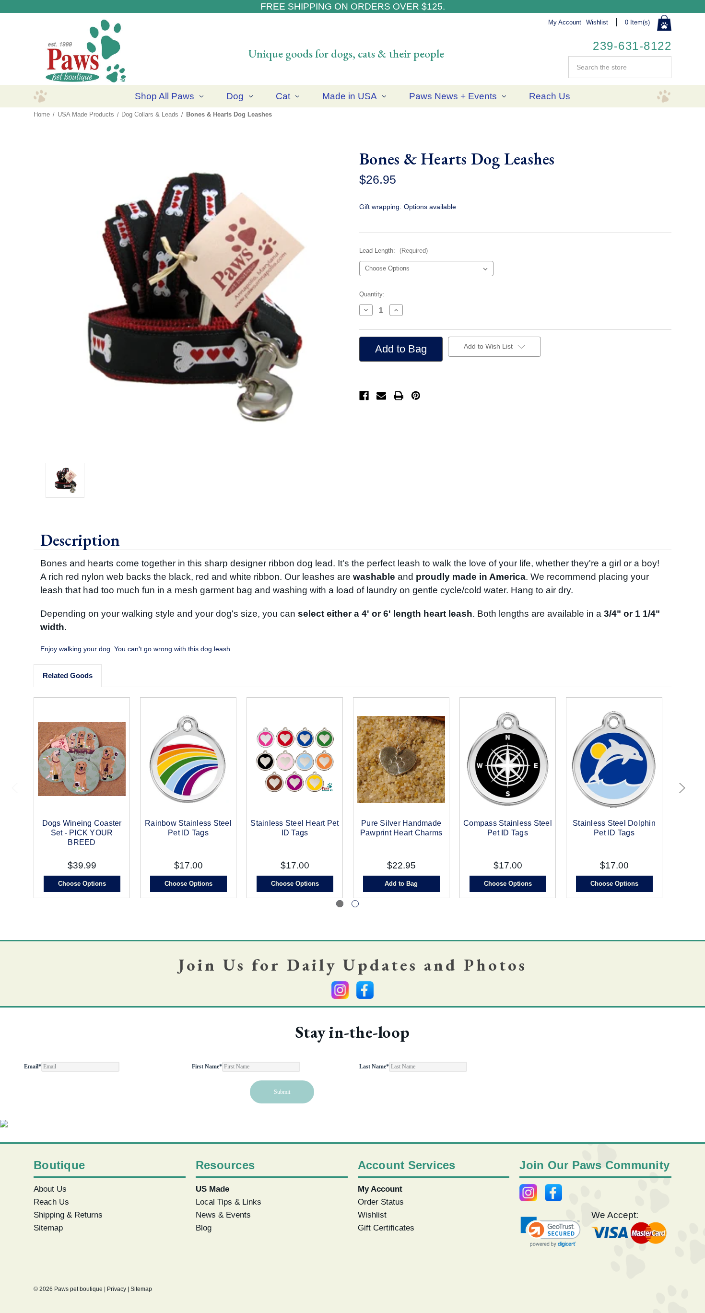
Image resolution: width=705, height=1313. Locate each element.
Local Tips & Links (228, 1202)
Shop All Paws (164, 96)
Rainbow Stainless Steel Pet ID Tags (188, 828)
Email (32, 1066)
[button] (550, 1231)
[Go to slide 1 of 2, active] (339, 903)
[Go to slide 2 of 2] (355, 903)
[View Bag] (664, 23)
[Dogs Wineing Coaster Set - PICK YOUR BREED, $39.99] (82, 759)
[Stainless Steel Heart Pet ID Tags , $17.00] (295, 759)
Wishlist (597, 22)
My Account (564, 22)
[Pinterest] (416, 395)
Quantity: (372, 294)
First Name (207, 1066)
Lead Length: (393, 250)
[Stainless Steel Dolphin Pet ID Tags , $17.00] (614, 759)
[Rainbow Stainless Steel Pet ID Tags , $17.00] (188, 759)
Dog (235, 96)
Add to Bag (401, 883)
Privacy (116, 1289)
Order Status (381, 1202)
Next (679, 790)
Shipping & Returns (68, 1214)
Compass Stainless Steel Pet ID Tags (507, 828)
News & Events (223, 1214)
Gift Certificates (386, 1227)
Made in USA (349, 96)
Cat (283, 96)
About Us (50, 1189)
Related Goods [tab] (68, 675)
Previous (15, 790)
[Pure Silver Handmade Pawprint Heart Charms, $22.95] (401, 759)
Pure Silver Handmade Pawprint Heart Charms (401, 828)
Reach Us (549, 96)
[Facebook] (364, 395)
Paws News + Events (453, 96)
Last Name (374, 1066)
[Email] (381, 395)
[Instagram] (340, 989)
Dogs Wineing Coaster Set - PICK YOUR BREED (82, 832)
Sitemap (48, 1227)
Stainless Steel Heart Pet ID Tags (294, 828)
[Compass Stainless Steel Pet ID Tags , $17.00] (508, 759)
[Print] (398, 395)
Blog (204, 1227)
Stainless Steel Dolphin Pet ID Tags (614, 828)
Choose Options (82, 883)
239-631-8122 (632, 45)
